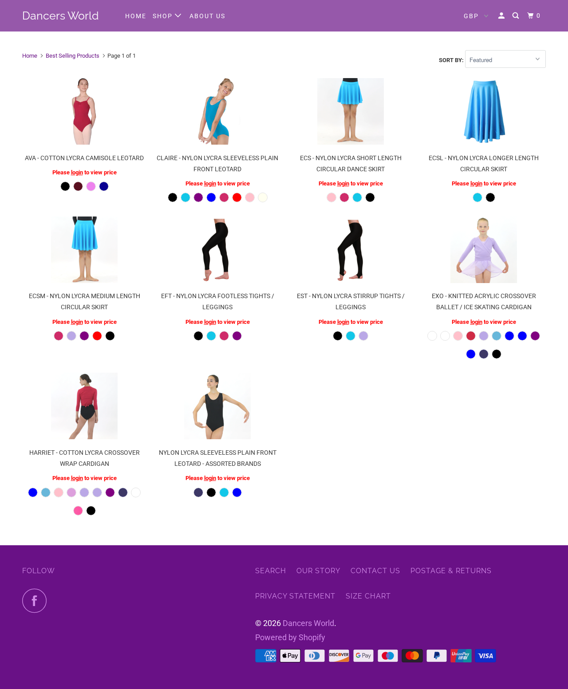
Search (270, 571)
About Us (207, 16)
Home (135, 16)
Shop (164, 16)
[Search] (517, 16)
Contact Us (375, 571)
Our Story (318, 571)
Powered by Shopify (290, 637)
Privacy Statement (295, 596)
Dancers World (60, 15)
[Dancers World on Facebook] (36, 600)
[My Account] (503, 16)
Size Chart (368, 596)
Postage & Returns (451, 571)
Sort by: (452, 60)
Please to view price (84, 172)
